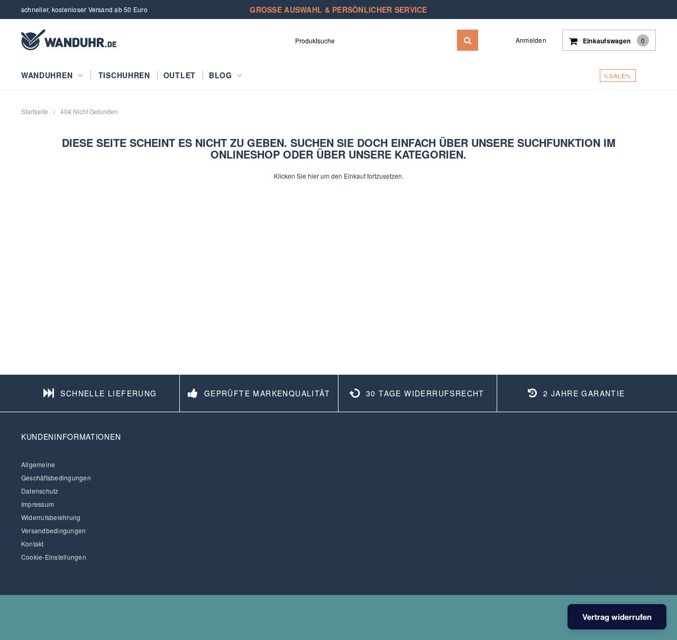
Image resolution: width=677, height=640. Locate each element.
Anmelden (531, 39)
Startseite (34, 111)
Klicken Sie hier (297, 175)
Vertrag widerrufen (617, 617)
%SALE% (617, 75)
